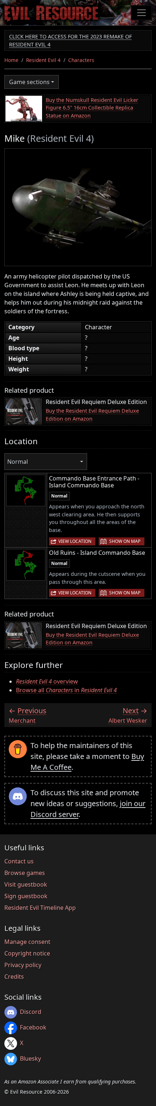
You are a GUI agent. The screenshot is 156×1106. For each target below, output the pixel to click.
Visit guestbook (25, 884)
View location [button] (74, 541)
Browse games (24, 873)
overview (47, 681)
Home (11, 60)
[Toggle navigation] (141, 12)
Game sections (29, 82)
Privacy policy (22, 965)
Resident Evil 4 (43, 60)
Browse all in (66, 690)
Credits (14, 977)
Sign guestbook (26, 896)
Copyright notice (27, 953)
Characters (81, 60)
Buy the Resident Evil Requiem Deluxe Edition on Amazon (92, 414)
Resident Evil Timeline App (40, 908)
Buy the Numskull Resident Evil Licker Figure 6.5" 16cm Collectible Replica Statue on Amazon (92, 107)
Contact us (19, 861)
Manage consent (27, 942)
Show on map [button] (124, 541)
